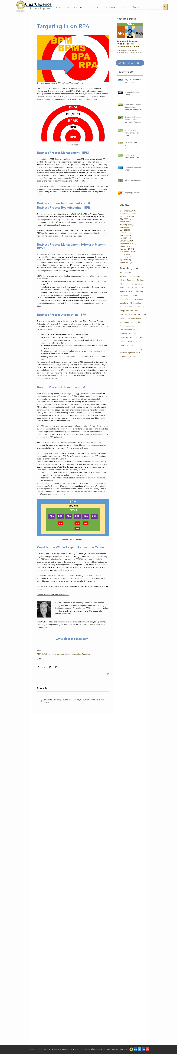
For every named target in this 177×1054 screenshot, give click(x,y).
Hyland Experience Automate (131, 299)
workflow (52, 654)
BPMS (44, 654)
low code (136, 330)
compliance (124, 322)
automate (132, 314)
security (130, 345)
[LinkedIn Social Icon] (135, 1049)
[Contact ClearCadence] (131, 1049)
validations (124, 356)
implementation (126, 330)
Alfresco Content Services (130, 276)
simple (141, 349)
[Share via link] (56, 667)
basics (67, 654)
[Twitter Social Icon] (139, 1049)
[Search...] (165, 7)
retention (123, 341)
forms (122, 326)
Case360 (129, 291)
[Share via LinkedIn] (50, 667)
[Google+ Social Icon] (147, 1049)
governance (130, 326)
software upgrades (127, 352)
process (60, 654)
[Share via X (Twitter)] (44, 667)
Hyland (134, 295)
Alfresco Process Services (130, 288)
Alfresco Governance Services (132, 280)
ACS (122, 272)
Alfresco (128, 272)
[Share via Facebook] (38, 667)
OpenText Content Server (130, 307)
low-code (123, 333)
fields (140, 322)
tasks (138, 352)
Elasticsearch (125, 295)
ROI (142, 307)
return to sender (134, 341)
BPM (39, 654)
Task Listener (135, 311)
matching (132, 333)
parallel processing (127, 337)
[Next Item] (139, 30)
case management (134, 318)
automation (76, 654)
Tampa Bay (124, 311)
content (133, 322)
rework (122, 345)
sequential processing (128, 349)
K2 (131, 303)
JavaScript (124, 303)
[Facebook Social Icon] (143, 1049)
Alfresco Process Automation (131, 284)
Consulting (86, 654)
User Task (124, 314)
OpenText (137, 303)
